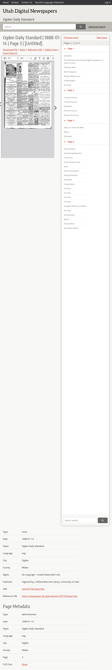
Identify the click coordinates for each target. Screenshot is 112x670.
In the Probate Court (72, 162)
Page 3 (71, 120)
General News (69, 149)
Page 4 (71, 141)
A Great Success (70, 102)
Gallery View (51, 49)
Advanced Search (97, 26)
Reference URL (35, 49)
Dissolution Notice (71, 228)
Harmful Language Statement (49, 2)
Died (66, 166)
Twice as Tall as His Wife (74, 127)
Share (22, 49)
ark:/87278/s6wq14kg (33, 588)
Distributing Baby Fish (73, 153)
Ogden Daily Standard (18, 19)
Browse (15, 2)
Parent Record (10, 53)
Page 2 (71, 90)
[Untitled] (67, 56)
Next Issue (102, 37)
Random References (72, 76)
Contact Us (27, 2)
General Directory (71, 115)
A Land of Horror (70, 97)
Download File (10, 49)
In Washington (69, 80)
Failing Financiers (71, 175)
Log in (108, 2)
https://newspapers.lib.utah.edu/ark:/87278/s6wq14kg (49, 596)
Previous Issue (71, 37)
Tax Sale (67, 188)
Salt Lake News (70, 67)
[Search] (81, 26)
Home (6, 2)
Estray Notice (69, 184)
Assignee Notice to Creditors (75, 206)
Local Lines (68, 157)
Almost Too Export (71, 171)
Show (24, 664)
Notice (66, 132)
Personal (67, 85)
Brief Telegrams (70, 72)
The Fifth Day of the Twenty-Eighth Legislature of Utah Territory (83, 61)
